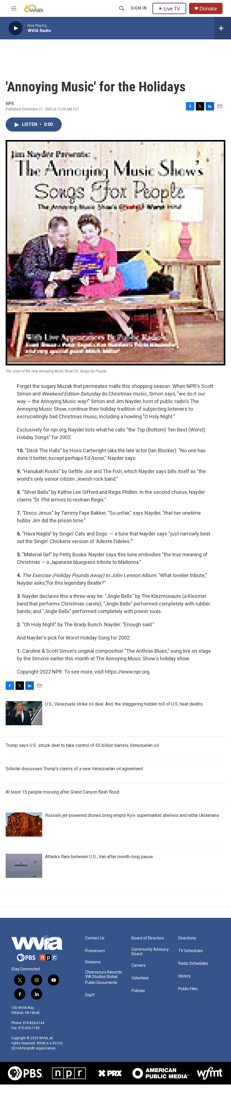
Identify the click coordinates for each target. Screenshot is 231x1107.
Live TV (171, 8)
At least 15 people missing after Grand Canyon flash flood (62, 792)
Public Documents (101, 983)
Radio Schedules (193, 963)
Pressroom (95, 951)
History (184, 976)
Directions (187, 938)
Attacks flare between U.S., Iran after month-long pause (99, 856)
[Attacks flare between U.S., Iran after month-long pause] (24, 866)
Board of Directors (148, 938)
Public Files (188, 989)
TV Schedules (190, 951)
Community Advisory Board (150, 951)
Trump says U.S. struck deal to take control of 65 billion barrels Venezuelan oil (82, 745)
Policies (138, 991)
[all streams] (222, 28)
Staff (90, 995)
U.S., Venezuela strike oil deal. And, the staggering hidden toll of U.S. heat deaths (124, 704)
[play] (15, 28)
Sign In (139, 8)
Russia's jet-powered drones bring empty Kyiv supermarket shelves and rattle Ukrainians (132, 815)
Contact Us (95, 938)
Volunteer (140, 978)
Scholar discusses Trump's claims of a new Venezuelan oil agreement (74, 768)
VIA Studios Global (101, 977)
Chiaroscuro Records (103, 972)
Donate (208, 9)
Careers (139, 965)
